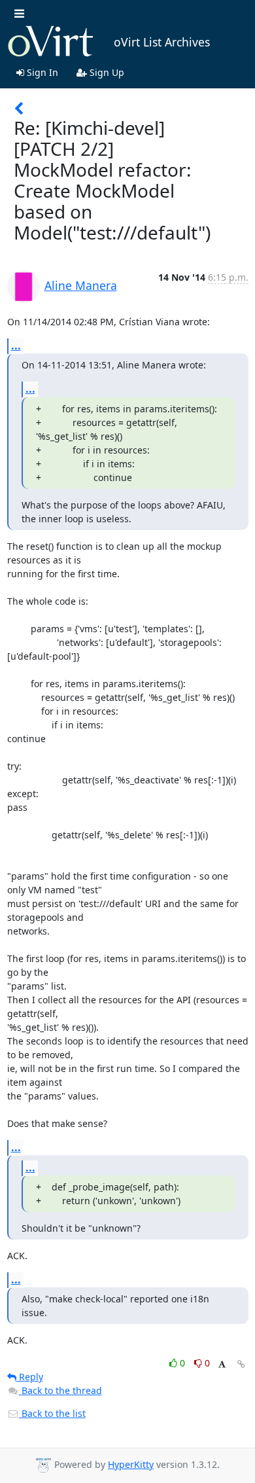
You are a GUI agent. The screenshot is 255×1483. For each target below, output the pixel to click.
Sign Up (105, 72)
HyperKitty (131, 1464)
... (16, 345)
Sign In (41, 72)
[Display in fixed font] (222, 1365)
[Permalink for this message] (241, 1364)
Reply (29, 1376)
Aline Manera (80, 285)
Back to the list (52, 1413)
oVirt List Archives (162, 42)
